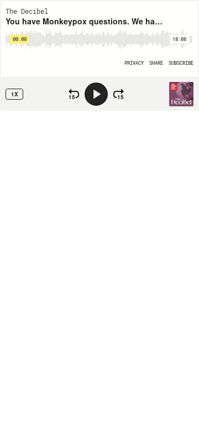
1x (14, 94)
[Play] (96, 94)
